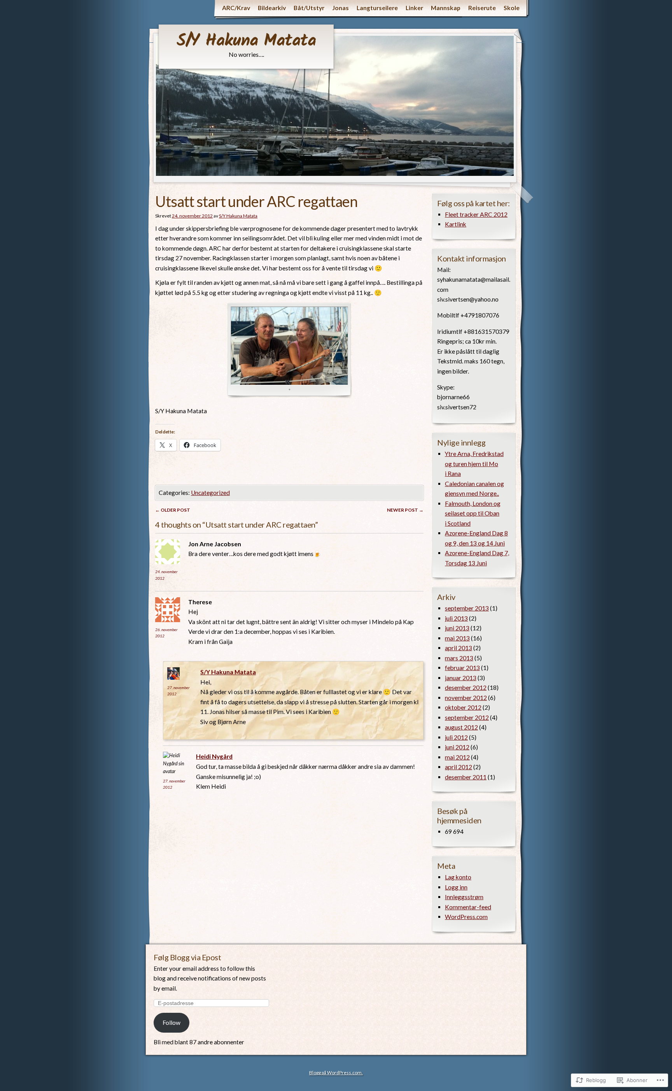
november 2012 (466, 697)
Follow (171, 1022)
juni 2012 (457, 747)
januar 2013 (460, 677)
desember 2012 (465, 687)
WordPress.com (466, 916)
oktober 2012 (463, 707)
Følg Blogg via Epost (187, 957)
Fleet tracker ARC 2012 (476, 214)
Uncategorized (210, 492)
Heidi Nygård (214, 756)
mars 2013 (459, 657)
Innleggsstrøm (464, 896)
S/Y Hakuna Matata (246, 41)
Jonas (340, 7)
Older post (172, 510)
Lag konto (458, 877)
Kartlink (455, 224)
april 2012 (458, 766)
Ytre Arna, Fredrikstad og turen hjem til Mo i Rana (474, 463)
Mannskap (445, 7)
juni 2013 (457, 627)
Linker (414, 7)
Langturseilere (377, 7)
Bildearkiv (272, 7)
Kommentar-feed (468, 906)
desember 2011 (465, 777)
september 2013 (467, 608)
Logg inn (456, 887)
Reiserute (482, 7)
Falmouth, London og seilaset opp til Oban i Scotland (472, 513)
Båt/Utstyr (309, 7)
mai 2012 (457, 757)
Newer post (405, 510)
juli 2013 (456, 618)
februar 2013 (462, 667)
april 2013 (458, 647)
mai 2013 (457, 638)
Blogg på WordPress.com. (336, 1072)
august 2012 (461, 727)
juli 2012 (456, 737)
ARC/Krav (236, 7)
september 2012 (467, 717)
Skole (512, 7)
